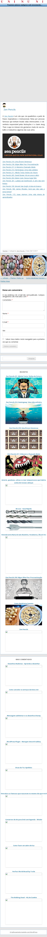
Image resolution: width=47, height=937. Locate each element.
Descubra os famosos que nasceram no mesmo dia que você (24, 794)
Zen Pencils (10, 109)
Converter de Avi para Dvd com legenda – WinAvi (23, 820)
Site (4, 330)
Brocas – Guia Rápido (24, 509)
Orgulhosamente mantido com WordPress (23, 932)
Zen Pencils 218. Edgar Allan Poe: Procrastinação (21, 164)
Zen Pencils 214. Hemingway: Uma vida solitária (20, 170)
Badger (5, 251)
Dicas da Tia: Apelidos (23, 768)
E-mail (5, 322)
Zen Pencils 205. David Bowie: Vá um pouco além (21, 175)
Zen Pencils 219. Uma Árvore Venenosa (17, 162)
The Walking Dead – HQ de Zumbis (24, 897)
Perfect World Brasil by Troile (23, 871)
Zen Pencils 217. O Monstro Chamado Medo (19, 167)
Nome (6, 313)
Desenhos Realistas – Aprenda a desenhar (24, 664)
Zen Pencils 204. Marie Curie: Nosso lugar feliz (20, 178)
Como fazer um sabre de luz (23, 845)
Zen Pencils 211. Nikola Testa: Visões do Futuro (20, 172)
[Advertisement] (23, 29)
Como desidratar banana (36, 278)
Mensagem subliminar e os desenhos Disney (24, 716)
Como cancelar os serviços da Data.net (24, 690)
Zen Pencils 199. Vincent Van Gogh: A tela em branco (22, 186)
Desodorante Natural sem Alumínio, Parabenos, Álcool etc (23, 535)
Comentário (8, 300)
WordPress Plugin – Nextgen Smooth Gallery (24, 742)
